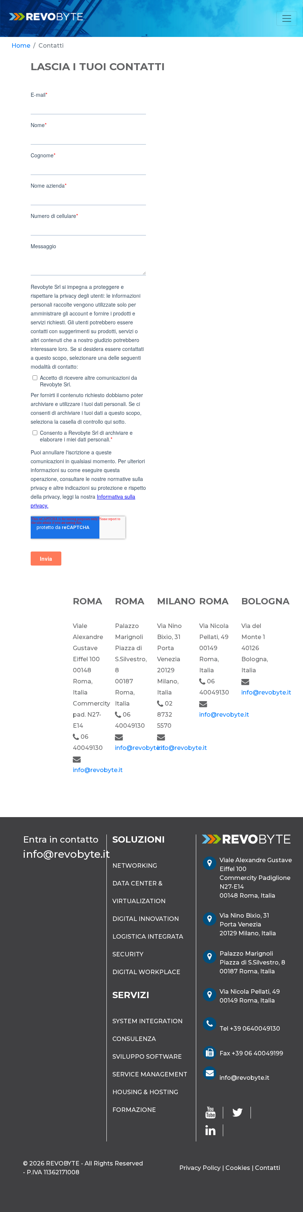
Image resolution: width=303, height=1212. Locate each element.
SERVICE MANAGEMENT (149, 1074)
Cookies (237, 1167)
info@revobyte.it (98, 770)
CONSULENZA (134, 1038)
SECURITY (127, 954)
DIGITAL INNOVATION (145, 918)
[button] (165, 176)
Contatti (267, 1167)
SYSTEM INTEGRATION (147, 1021)
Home (20, 45)
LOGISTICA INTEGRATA (147, 936)
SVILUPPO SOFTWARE (147, 1056)
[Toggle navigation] (286, 18)
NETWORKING (134, 865)
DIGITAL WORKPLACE (146, 972)
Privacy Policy (200, 1167)
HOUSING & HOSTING (145, 1092)
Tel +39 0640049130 (249, 1028)
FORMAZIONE (134, 1109)
